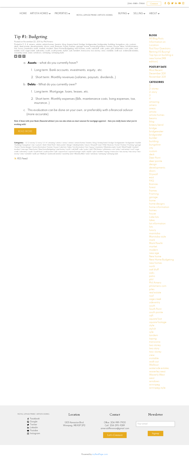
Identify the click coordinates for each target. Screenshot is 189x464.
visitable (109, 51)
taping (107, 151)
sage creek (30, 51)
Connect (154, 3)
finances (58, 46)
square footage (75, 151)
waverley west (20, 53)
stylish (65, 51)
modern (49, 48)
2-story (39, 143)
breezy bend (72, 44)
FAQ (105, 145)
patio (107, 48)
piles (131, 48)
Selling (138, 13)
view (103, 51)
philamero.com (121, 48)
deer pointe (24, 46)
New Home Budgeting (64, 48)
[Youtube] (179, 3)
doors (46, 46)
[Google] (169, 3)
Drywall (94, 145)
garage (79, 46)
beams (58, 44)
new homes (80, 48)
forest (65, 46)
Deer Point (52, 145)
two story (133, 151)
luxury (20, 48)
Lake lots (63, 147)
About (153, 13)
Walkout (43, 154)
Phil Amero (98, 149)
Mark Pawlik (127, 147)
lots (15, 48)
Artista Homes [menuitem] (39, 13)
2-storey (31, 143)
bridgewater (91, 44)
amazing (51, 143)
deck (16, 46)
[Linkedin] (176, 3)
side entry (40, 51)
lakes (122, 46)
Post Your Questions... (161, 48)
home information (97, 46)
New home (33, 149)
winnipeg (46, 53)
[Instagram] (183, 3)
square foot (63, 151)
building (111, 44)
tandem (76, 51)
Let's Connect (115, 435)
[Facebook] (165, 3)
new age (24, 149)
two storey (95, 51)
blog (64, 44)
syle (70, 51)
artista (38, 44)
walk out (118, 51)
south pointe (56, 51)
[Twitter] (172, 3)
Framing (131, 145)
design (69, 145)
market (42, 48)
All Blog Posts (156, 39)
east (52, 46)
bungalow (120, 44)
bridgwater (102, 44)
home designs (26, 147)
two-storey (155, 352)
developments (36, 46)
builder (138, 143)
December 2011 (157, 73)
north (88, 48)
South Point (38, 151)
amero (32, 44)
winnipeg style (57, 53)
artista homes (48, 44)
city (127, 44)
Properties (61, 13)
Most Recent (156, 70)
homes (109, 46)
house (116, 46)
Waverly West (79, 154)
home (86, 46)
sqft (55, 151)
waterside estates (130, 51)
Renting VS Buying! (159, 52)
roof (22, 51)
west (30, 53)
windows (37, 53)
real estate (125, 149)
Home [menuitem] (23, 13)
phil (112, 48)
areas (65, 143)
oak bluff (95, 48)
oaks (102, 48)
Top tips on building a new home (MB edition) (161, 58)
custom (132, 44)
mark (36, 48)
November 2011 (157, 77)
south (47, 51)
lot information (131, 46)
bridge (82, 44)
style (84, 151)
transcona (85, 51)
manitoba (28, 48)
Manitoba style (110, 147)
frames (72, 46)
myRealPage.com (100, 454)
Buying (122, 13)
